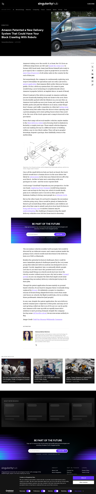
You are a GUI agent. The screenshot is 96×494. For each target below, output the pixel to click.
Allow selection (84, 482)
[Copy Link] (92, 84)
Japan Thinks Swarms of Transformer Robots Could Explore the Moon (79, 378)
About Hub (55, 470)
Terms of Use (85, 472)
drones (34, 290)
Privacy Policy (85, 470)
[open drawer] (3, 3)
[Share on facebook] (92, 70)
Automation (27, 326)
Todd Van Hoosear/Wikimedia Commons (47, 319)
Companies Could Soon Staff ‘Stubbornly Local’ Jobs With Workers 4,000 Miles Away (47, 377)
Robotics (28, 9)
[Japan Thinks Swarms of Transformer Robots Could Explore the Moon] (79, 371)
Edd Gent (68, 381)
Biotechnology (20, 9)
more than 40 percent (31, 73)
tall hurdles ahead (40, 313)
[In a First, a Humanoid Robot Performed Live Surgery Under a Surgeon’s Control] (16, 371)
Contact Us (70, 470)
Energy (60, 9)
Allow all (83, 478)
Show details (78, 491)
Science (48, 9)
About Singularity (56, 472)
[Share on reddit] (92, 77)
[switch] (43, 491)
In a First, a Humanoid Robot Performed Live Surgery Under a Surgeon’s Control (16, 378)
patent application (30, 84)
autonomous (34, 177)
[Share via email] (92, 81)
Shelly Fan (5, 381)
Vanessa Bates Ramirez (7, 42)
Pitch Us (69, 472)
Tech (65, 9)
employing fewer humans (40, 188)
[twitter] (36, 345)
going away (64, 107)
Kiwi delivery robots (35, 123)
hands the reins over (56, 66)
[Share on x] (92, 66)
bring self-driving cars (31, 208)
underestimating (29, 211)
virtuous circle (61, 195)
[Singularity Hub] (48, 3)
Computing (36, 9)
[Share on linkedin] (92, 73)
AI (13, 9)
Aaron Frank (37, 381)
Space (54, 9)
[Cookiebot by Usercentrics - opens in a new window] (9, 491)
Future (43, 9)
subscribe (90, 4)
